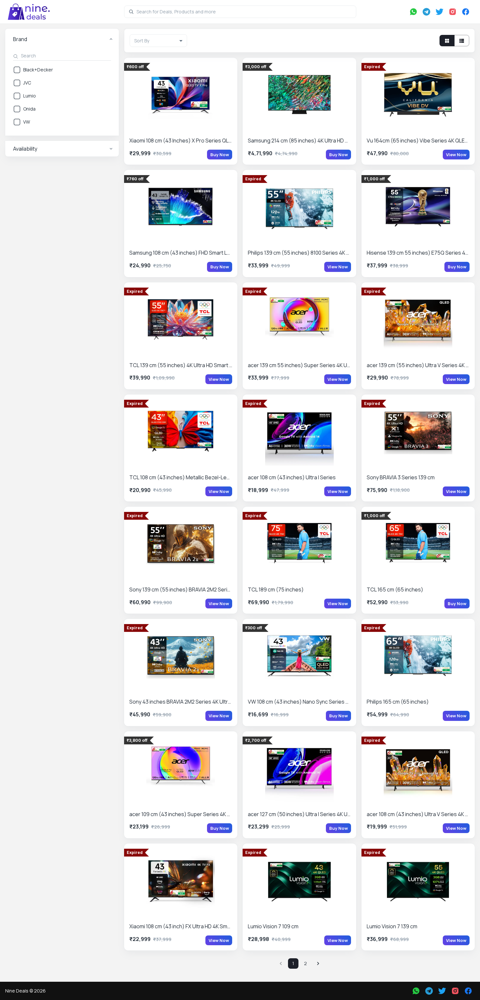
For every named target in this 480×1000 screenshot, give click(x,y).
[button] (62, 39)
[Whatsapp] (413, 11)
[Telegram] (426, 11)
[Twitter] (439, 11)
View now (456, 154)
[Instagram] (452, 11)
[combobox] (158, 40)
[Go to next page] (318, 963)
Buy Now (219, 154)
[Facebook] (465, 11)
